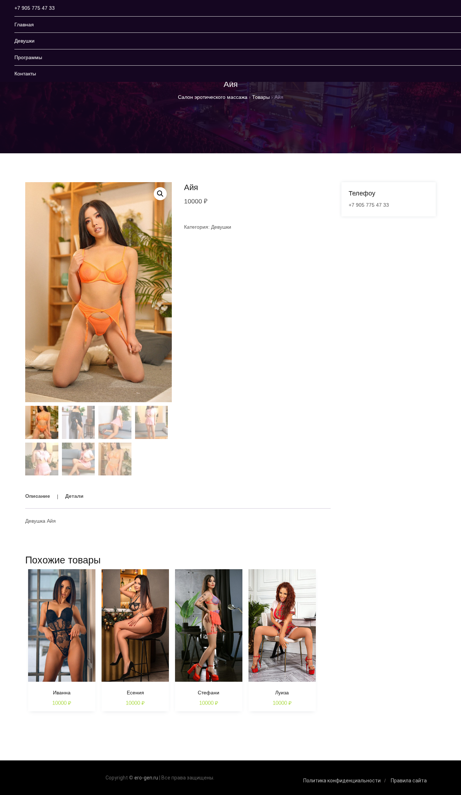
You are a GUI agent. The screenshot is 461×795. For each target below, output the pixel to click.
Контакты (25, 73)
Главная (24, 24)
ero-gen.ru (146, 778)
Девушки (24, 41)
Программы (28, 57)
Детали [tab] (74, 496)
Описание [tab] (37, 496)
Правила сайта (409, 780)
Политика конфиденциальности (342, 780)
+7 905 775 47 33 (34, 8)
